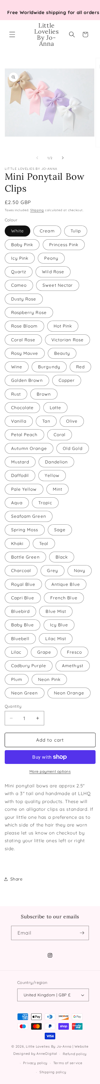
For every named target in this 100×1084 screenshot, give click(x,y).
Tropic (45, 502)
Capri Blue (22, 597)
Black (62, 557)
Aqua (16, 502)
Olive (72, 421)
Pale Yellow (24, 489)
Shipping (37, 210)
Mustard (20, 462)
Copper (67, 380)
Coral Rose (23, 339)
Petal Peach (24, 434)
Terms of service (67, 1063)
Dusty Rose (23, 299)
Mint (57, 489)
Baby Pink (22, 244)
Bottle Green (25, 557)
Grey (52, 570)
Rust (16, 394)
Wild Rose (53, 271)
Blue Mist (56, 611)
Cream (47, 231)
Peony (51, 258)
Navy (79, 570)
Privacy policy (35, 1063)
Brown (44, 394)
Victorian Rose (67, 339)
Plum (16, 679)
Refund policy (75, 1054)
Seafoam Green (28, 516)
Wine (16, 366)
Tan (46, 421)
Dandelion (56, 462)
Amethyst (72, 665)
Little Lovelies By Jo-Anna (48, 1046)
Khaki (17, 543)
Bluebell (20, 638)
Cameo (19, 285)
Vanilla (19, 421)
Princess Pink (63, 244)
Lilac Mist (55, 638)
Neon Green (24, 693)
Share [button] (16, 879)
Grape (44, 652)
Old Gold (72, 448)
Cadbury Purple (28, 665)
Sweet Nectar (57, 285)
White (17, 231)
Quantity (13, 706)
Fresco (74, 652)
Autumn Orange (29, 448)
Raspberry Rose (29, 312)
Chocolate (22, 407)
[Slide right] (63, 158)
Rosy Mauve (24, 353)
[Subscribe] (82, 933)
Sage (60, 529)
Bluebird (20, 611)
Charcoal (21, 570)
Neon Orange (69, 693)
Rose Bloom (24, 326)
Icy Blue (59, 624)
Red (80, 366)
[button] (12, 34)
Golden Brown (27, 380)
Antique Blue (65, 584)
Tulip (76, 231)
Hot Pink (63, 326)
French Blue (64, 597)
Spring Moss (24, 529)
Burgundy (49, 366)
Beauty (62, 353)
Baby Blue (22, 624)
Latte (55, 407)
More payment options (50, 771)
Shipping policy (52, 1072)
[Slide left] (37, 158)
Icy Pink (20, 258)
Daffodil (20, 475)
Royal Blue (23, 584)
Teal (43, 543)
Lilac (16, 652)
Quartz (18, 271)
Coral (60, 434)
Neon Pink (49, 679)
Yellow (52, 475)
